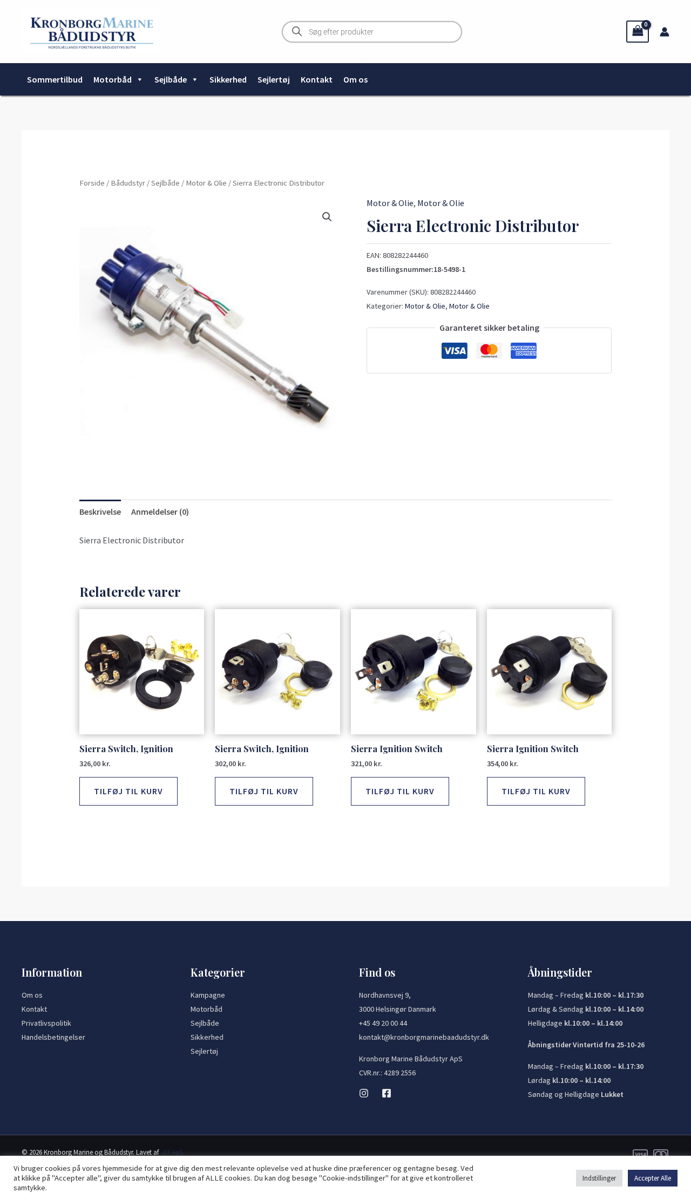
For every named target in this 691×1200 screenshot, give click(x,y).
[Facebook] (386, 1093)
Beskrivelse (100, 511)
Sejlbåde (170, 79)
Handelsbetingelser (53, 1037)
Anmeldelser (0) (160, 511)
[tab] (100, 512)
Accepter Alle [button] (652, 1178)
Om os (355, 79)
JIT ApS (172, 1152)
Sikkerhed (228, 79)
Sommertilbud (55, 79)
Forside (92, 183)
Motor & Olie (206, 183)
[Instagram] (364, 1093)
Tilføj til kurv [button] (128, 791)
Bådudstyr (128, 183)
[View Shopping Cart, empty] (637, 32)
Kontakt (317, 79)
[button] (327, 217)
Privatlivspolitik (46, 1023)
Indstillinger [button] (599, 1178)
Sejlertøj (274, 79)
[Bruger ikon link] (664, 32)
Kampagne (208, 995)
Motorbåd (112, 79)
